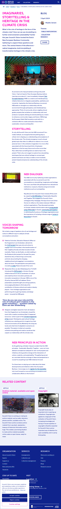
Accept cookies (15, 495)
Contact (4, 463)
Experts (4, 458)
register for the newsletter (38, 369)
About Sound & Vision (8, 455)
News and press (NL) (8, 466)
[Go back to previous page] (3, 6)
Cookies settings (14, 504)
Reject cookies (14, 500)
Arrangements (26, 455)
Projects (43, 461)
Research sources (46, 466)
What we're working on (47, 455)
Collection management (29, 461)
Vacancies (5, 469)
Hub (42, 458)
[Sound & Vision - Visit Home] (4, 2)
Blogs (42, 463)
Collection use (26, 458)
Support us (5, 461)
